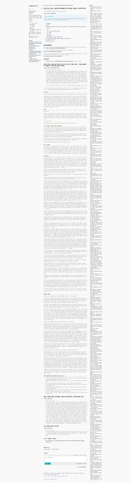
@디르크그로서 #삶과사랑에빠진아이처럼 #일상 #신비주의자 (61, 5)
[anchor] (52, 45)
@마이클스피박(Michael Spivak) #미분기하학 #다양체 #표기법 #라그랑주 (96, 220)
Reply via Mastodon (55, 449)
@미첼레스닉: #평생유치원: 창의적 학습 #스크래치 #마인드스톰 (96, 316)
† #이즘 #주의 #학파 (33, 59)
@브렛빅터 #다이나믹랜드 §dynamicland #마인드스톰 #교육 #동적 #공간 (96, 418)
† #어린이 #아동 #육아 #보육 (34, 60)
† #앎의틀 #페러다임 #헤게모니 (35, 51)
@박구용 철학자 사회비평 (95, 339)
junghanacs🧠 (33, 6)
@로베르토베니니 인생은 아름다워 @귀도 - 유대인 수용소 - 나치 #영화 (96, 101)
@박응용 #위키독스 (93, 356)
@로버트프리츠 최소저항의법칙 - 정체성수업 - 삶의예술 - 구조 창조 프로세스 (96, 94)
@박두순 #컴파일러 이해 (95, 344)
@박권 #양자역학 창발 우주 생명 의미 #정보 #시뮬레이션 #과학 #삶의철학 (96, 342)
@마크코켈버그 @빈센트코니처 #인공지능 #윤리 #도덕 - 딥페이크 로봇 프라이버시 (96, 258)
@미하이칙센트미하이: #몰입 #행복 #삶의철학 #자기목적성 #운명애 (96, 319)
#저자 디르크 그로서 (33, 37)
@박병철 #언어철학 (93, 347)
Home (44, 5)
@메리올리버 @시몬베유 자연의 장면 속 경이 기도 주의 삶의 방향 (96, 284)
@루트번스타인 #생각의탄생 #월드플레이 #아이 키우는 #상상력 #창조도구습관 (96, 130)
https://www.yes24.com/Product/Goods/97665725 (53, 56)
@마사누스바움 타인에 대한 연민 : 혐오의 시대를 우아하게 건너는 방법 (96, 207)
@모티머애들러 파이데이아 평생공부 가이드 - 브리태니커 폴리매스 (96, 301)
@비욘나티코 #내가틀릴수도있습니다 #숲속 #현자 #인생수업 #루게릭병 (96, 422)
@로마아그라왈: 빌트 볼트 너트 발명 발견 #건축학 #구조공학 (96, 69)
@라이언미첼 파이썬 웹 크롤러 (96, 42)
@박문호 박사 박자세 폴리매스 (96, 345)
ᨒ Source (45, 9)
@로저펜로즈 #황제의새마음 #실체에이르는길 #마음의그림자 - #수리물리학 (96, 107)
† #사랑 (30, 57)
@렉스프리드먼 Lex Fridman (95, 67)
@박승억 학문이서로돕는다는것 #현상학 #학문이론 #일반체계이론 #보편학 (96, 351)
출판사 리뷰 (32, 28)
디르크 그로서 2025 (48, 428)
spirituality (53, 13)
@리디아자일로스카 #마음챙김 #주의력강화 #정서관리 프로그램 (96, 156)
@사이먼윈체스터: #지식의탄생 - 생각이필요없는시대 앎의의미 (96, 442)
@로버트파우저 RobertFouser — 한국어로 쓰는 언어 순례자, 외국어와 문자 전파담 (96, 88)
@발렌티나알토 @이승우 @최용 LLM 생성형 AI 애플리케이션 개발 (96, 369)
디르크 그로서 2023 (48, 398)
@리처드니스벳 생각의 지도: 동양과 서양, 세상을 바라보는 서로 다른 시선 (96, 160)
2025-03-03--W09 (32, 47)
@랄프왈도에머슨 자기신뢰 (95, 43)
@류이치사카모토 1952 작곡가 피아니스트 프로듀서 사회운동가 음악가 (96, 152)
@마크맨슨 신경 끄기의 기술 (95, 251)
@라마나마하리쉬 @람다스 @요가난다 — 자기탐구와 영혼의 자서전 (96, 33)
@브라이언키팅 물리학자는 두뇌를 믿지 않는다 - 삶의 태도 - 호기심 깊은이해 (96, 406)
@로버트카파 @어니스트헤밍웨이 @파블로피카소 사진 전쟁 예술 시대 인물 (96, 84)
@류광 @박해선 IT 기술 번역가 (96, 141)
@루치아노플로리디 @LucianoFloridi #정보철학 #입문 (95, 126)
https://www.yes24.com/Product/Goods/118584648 (55, 48)
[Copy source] (86, 85)
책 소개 (31, 20)
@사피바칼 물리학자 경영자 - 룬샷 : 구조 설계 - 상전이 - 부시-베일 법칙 (96, 452)
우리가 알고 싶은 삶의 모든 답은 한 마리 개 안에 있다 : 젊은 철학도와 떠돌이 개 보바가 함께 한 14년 (66, 26)
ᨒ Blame (49, 9)
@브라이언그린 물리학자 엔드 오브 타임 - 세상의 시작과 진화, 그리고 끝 (96, 398)
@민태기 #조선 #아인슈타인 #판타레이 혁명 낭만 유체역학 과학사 (96, 326)
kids (48, 13)
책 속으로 (31, 27)
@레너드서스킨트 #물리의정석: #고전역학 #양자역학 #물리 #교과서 (96, 51)
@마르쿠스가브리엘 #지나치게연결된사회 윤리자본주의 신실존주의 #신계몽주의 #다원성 (96, 185)
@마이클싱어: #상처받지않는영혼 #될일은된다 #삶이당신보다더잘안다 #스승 (96, 224)
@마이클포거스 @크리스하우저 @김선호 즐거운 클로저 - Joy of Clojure (96, 233)
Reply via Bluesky (47, 449)
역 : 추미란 (32, 25)
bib (47, 5)
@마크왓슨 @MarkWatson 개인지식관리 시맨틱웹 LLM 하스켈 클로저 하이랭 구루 (96, 254)
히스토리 (30, 14)
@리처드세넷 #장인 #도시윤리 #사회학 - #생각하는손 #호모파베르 (96, 170)
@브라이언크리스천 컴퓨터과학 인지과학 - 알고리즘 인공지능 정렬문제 (96, 402)
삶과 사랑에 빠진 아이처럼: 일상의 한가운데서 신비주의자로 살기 (35, 33)
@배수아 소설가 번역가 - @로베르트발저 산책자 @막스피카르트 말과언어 (96, 378)
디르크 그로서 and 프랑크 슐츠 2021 (51, 67)
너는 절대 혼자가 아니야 (34, 36)
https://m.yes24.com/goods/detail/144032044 (52, 51)
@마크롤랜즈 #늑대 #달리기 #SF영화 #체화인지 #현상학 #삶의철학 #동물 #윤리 (35, 43)
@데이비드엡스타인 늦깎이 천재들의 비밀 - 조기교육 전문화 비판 (96, 8)
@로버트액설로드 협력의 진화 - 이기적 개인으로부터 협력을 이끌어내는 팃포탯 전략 (96, 80)
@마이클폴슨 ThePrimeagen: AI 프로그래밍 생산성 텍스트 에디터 (96, 237)
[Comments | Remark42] (65, 463)
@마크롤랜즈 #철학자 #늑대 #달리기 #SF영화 (64, 61)
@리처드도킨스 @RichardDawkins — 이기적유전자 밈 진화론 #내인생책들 (96, 164)
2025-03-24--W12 (32, 48)
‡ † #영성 (31, 49)
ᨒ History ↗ (53, 9)
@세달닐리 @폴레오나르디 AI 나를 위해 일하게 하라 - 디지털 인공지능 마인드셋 (96, 479)
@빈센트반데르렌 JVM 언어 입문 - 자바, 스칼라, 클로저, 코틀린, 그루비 (96, 431)
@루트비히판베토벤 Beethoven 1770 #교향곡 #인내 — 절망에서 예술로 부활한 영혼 (96, 134)
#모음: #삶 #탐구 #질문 (33, 61)
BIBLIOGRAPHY (31, 12)
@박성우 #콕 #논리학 (94, 348)
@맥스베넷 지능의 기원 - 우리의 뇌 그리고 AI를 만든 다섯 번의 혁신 (96, 275)
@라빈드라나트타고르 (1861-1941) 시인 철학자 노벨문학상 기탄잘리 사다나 (96, 37)
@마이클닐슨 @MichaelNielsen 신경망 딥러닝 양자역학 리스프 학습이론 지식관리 (96, 213)
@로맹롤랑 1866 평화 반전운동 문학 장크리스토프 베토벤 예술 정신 (96, 73)
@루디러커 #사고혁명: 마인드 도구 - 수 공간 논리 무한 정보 (96, 117)
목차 (30, 21)
